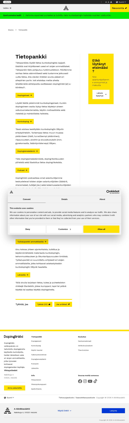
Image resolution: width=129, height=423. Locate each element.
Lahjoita (7, 2)
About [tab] (102, 199)
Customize (63, 229)
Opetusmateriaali (84, 341)
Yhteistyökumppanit (38, 384)
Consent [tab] (26, 199)
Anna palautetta (15, 388)
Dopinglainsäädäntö (38, 359)
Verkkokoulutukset (85, 346)
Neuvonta (118, 8)
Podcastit (34, 364)
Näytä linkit (63, 410)
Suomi (121, 2)
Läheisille (35, 368)
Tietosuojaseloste (66, 398)
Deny (27, 229)
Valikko (6, 8)
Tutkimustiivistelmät (38, 355)
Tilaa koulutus (83, 350)
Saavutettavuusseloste (85, 398)
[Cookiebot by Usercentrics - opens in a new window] (108, 192)
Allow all (101, 229)
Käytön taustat (36, 350)
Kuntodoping (36, 346)
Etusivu (10, 30)
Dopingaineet (36, 341)
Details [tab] (64, 199)
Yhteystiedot (36, 380)
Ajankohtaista (36, 389)
